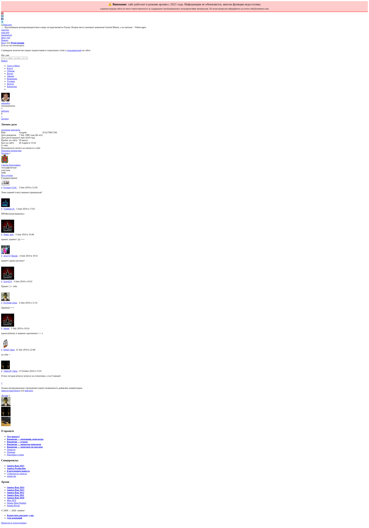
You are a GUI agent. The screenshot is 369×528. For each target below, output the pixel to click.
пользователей (74, 50)
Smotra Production (16, 468)
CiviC (14, 187)
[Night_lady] (7, 232)
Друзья (4, 395)
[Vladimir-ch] (5, 206)
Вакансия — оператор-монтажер (24, 444)
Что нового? (13, 436)
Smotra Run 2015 (15, 466)
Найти (4, 61)
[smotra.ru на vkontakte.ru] (2, 16)
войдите (29, 390)
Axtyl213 (7, 281)
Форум (10, 84)
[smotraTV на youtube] (2, 13)
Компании (12, 79)
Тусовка (11, 81)
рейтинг (5, 111)
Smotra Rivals (13, 505)
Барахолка (12, 86)
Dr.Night (7, 303)
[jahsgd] (7, 326)
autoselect (5, 103)
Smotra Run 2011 (15, 495)
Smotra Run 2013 (15, 490)
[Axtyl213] (7, 279)
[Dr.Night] (5, 300)
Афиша (10, 76)
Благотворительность (18, 471)
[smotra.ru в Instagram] (6, 24)
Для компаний (14, 518)
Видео (10, 73)
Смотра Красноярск (11, 165)
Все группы (7, 175)
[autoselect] (5, 100)
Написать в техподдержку (14, 523)
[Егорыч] (5, 185)
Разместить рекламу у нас (20, 515)
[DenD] (5, 347)
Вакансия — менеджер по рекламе (25, 447)
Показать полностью (11, 150)
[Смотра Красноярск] (4, 162)
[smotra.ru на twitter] (2, 22)
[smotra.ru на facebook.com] (2, 19)
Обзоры (11, 71)
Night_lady (8, 234)
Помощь (11, 452)
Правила (11, 449)
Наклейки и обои (15, 455)
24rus (14, 303)
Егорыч (7, 187)
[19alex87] (5, 368)
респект (5, 119)
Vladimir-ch (8, 209)
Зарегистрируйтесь (10, 390)
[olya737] (5, 253)
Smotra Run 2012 (15, 492)
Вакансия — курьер (17, 442)
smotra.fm (11, 476)
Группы (5, 153)
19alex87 (7, 371)
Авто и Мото (13, 66)
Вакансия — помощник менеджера (25, 439)
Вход (3, 43)
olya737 (7, 256)
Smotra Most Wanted (16, 503)
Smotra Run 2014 (15, 487)
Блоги (10, 68)
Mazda (14, 256)
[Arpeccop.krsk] (6, 425)
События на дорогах (17, 473)
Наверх (4, 40)
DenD (6, 349)
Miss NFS (11, 500)
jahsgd (6, 328)
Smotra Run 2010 (15, 498)
